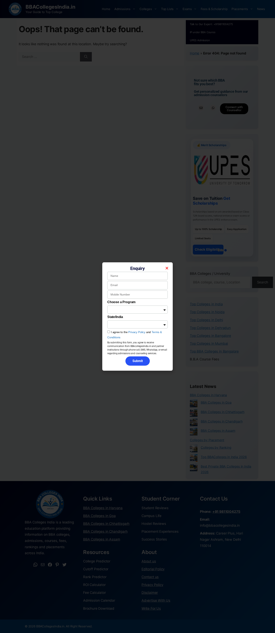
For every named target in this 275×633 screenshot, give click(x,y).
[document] (137, 316)
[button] (167, 268)
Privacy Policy (136, 332)
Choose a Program (121, 302)
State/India (115, 317)
